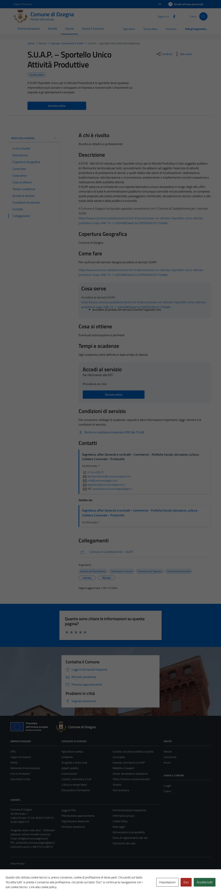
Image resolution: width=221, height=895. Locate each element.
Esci (186, 882)
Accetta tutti (205, 882)
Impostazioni (167, 882)
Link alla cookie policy (43, 887)
